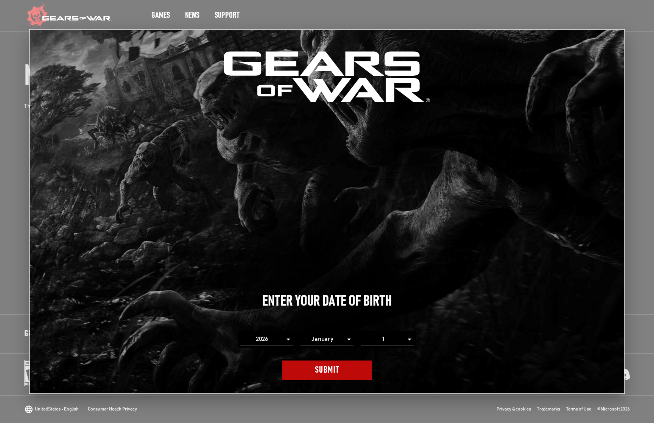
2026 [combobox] (262, 339)
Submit (327, 370)
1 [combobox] (383, 339)
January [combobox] (322, 339)
